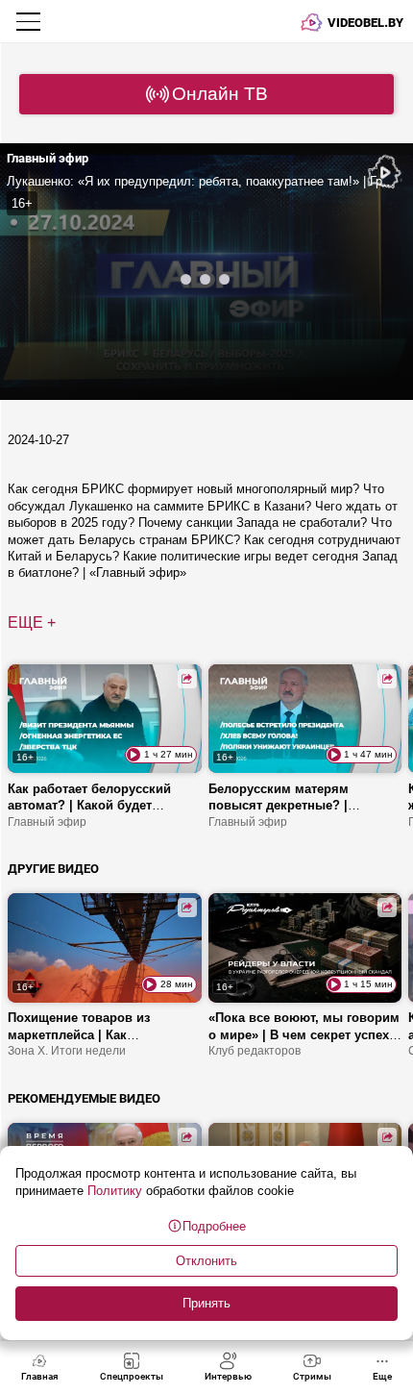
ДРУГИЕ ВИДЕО (53, 868)
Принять (206, 1303)
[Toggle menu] (30, 21)
